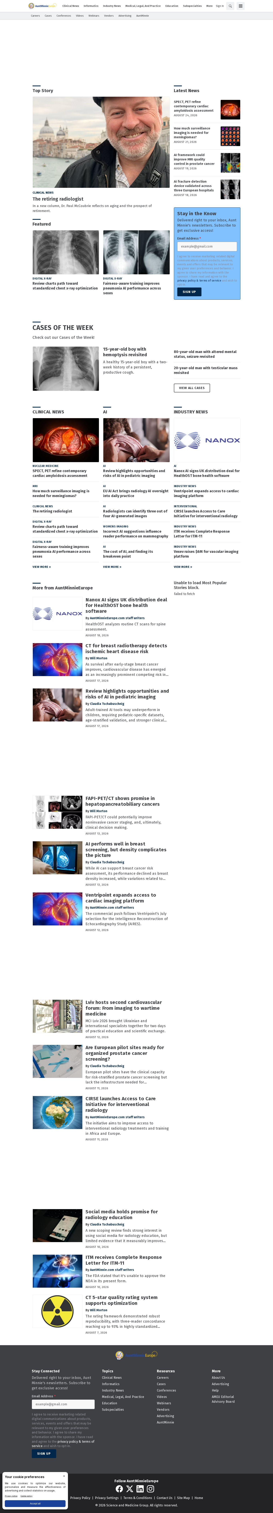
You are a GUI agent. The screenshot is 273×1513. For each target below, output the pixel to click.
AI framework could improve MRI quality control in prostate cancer (194, 159)
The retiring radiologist (58, 199)
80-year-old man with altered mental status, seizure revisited (205, 354)
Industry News (191, 412)
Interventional (185, 506)
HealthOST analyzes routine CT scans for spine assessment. (126, 627)
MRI (35, 486)
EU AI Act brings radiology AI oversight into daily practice (135, 493)
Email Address (189, 238)
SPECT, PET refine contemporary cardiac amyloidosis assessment (193, 106)
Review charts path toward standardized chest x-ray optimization (65, 285)
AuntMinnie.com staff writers (112, 907)
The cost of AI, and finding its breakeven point (128, 554)
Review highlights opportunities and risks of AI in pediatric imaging (134, 473)
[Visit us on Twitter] (129, 1488)
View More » (42, 567)
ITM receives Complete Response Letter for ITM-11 (202, 533)
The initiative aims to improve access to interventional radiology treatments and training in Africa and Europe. (127, 1128)
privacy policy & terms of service (199, 280)
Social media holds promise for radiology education (122, 1214)
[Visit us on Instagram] (150, 1488)
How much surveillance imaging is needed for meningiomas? (192, 132)
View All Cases (192, 388)
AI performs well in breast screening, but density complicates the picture (126, 849)
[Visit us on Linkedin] (140, 1488)
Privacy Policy (80, 1498)
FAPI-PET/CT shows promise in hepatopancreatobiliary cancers (123, 801)
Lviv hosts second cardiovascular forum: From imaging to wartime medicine (124, 1008)
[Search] (230, 6)
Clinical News (43, 192)
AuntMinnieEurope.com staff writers (117, 618)
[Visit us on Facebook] (119, 1488)
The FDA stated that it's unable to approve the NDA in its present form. (125, 1278)
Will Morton (98, 658)
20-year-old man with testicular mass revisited (206, 370)
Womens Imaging (115, 526)
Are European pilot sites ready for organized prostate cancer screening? (125, 1053)
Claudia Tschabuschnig (107, 704)
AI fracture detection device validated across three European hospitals (194, 185)
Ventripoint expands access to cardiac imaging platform (206, 493)
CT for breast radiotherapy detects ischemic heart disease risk (126, 648)
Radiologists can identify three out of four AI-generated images (135, 513)
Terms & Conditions (137, 1498)
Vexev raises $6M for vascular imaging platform (206, 554)
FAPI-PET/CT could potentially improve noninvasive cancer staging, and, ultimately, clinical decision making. (123, 822)
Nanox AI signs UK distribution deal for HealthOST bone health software (207, 473)
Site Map (183, 1498)
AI (105, 412)
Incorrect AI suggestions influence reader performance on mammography (135, 533)
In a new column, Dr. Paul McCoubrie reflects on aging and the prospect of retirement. (92, 208)
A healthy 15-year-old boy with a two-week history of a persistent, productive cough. (135, 367)
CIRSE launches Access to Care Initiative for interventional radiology (206, 513)
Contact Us (164, 1498)
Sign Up (189, 292)
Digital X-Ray (42, 278)
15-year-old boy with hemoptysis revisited (125, 351)
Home (198, 1498)
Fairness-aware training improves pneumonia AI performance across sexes (132, 288)
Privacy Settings (107, 1498)
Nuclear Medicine (46, 466)
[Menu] (241, 6)
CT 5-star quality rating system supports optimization (122, 1300)
